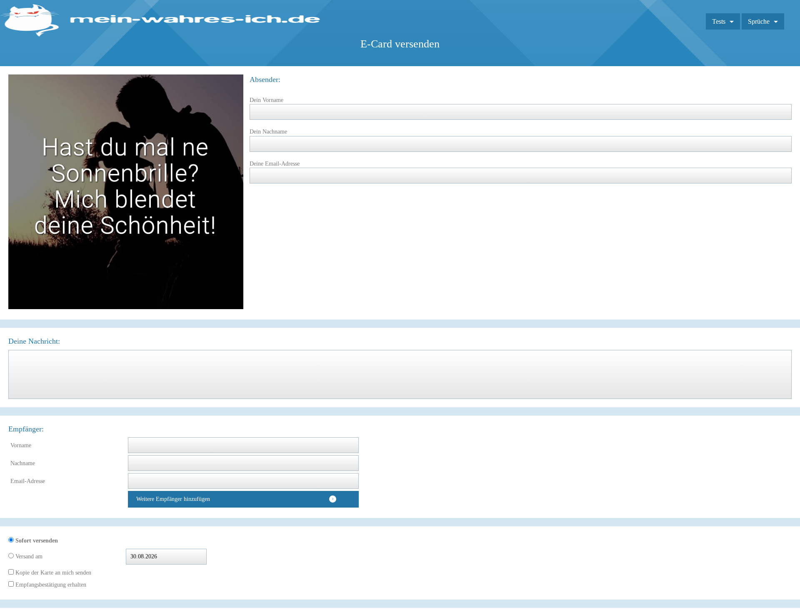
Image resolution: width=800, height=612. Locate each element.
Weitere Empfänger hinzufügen (173, 499)
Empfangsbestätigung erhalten (50, 585)
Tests (718, 21)
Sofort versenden (36, 541)
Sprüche (759, 21)
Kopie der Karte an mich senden (52, 573)
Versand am (28, 556)
